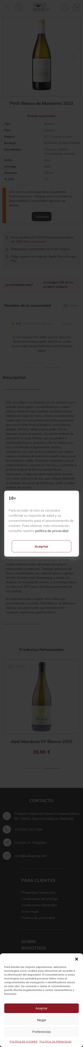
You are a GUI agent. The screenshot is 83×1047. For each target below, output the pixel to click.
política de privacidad (51, 531)
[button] (76, 959)
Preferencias (41, 1032)
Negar (41, 1020)
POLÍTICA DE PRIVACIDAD (56, 1041)
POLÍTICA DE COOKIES (23, 1041)
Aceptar (42, 546)
